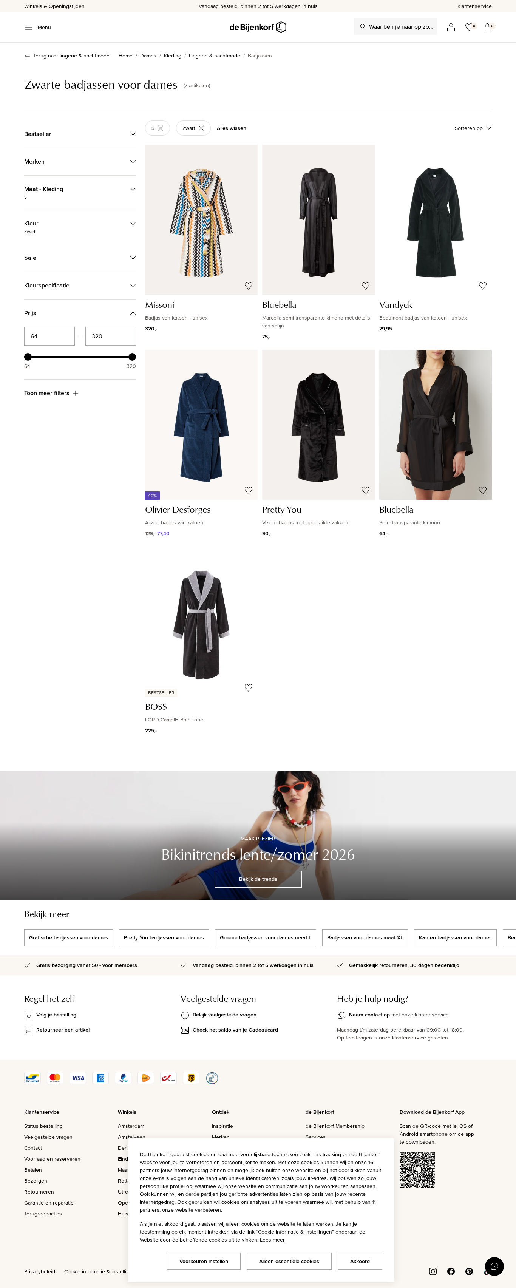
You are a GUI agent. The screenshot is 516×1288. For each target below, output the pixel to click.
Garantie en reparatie (49, 1203)
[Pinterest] (469, 1271)
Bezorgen (35, 1181)
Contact (33, 1148)
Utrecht (126, 1192)
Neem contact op (369, 1014)
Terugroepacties (43, 1214)
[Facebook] (451, 1271)
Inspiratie (222, 1126)
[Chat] (494, 1266)
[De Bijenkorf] (258, 27)
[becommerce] (211, 1082)
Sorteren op (469, 128)
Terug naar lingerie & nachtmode (71, 56)
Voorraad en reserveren (52, 1159)
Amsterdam (131, 1126)
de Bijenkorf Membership (335, 1126)
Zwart (188, 128)
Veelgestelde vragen (48, 1137)
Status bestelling (43, 1126)
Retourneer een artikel (63, 1029)
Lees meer (272, 1240)
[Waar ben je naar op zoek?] (363, 26)
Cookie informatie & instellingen (101, 1271)
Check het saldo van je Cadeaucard (235, 1029)
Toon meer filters (47, 393)
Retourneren (39, 1192)
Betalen (33, 1170)
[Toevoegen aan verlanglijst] (249, 286)
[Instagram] (432, 1271)
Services (316, 1137)
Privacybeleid (39, 1271)
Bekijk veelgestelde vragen (224, 1014)
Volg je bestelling (56, 1014)
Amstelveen (131, 1137)
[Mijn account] (451, 27)
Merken (221, 1137)
